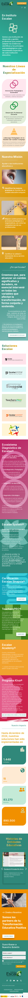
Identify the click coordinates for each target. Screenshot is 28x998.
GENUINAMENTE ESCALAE (17, 335)
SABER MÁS (21, 599)
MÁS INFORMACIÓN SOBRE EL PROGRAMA (14, 715)
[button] (2, 869)
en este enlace (15, 560)
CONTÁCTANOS (8, 936)
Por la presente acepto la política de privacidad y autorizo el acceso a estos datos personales (13, 961)
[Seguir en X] (20, 980)
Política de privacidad (18, 989)
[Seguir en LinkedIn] (17, 980)
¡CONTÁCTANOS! (22, 3)
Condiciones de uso (8, 989)
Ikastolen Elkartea (11, 869)
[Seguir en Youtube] (14, 980)
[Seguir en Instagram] (10, 980)
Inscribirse (21, 966)
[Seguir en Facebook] (7, 980)
